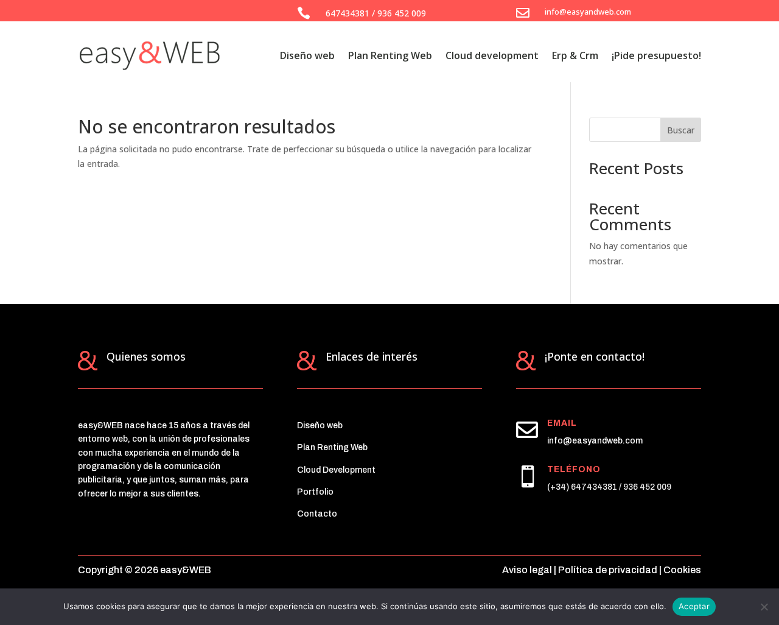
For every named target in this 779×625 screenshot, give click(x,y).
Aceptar (694, 606)
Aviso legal (527, 570)
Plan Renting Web (390, 55)
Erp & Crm (575, 55)
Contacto (317, 513)
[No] (764, 607)
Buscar (680, 130)
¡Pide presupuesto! (656, 55)
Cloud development (492, 55)
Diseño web (307, 55)
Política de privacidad (607, 570)
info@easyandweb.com (595, 440)
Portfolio (315, 491)
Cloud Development (336, 470)
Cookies (682, 570)
